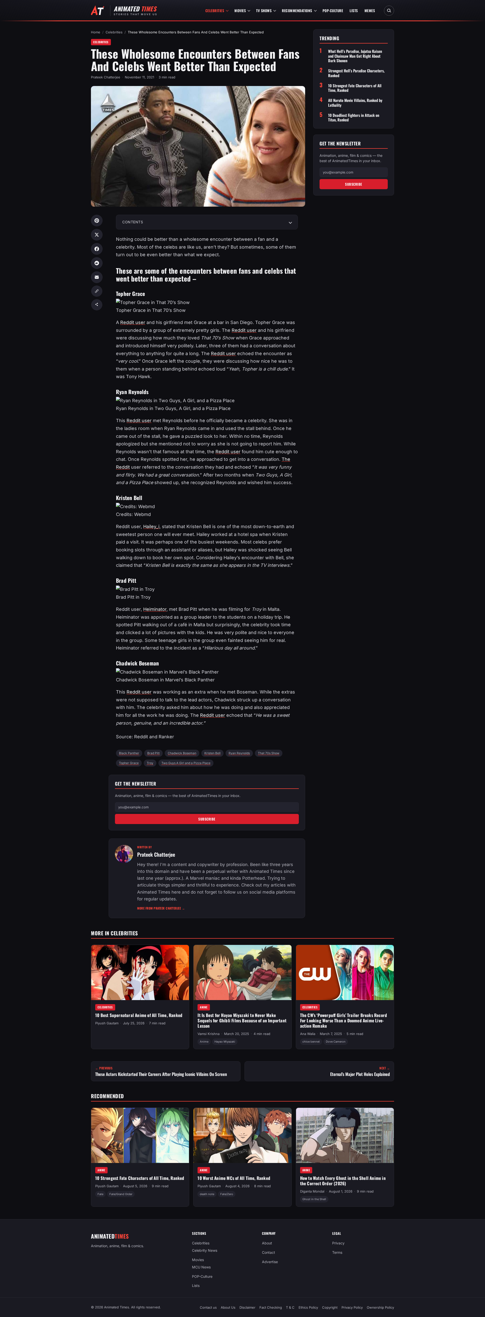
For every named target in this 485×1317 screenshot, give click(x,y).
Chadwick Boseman (182, 753)
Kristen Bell (212, 753)
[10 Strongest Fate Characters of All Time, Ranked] (140, 1135)
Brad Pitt (153, 753)
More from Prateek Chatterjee (161, 908)
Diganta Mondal (312, 1192)
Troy (150, 763)
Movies (240, 10)
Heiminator (154, 609)
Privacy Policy (352, 1307)
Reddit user (132, 322)
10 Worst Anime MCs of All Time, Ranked (234, 1178)
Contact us (208, 1307)
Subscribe (206, 819)
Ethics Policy (308, 1307)
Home (95, 32)
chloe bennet (311, 1041)
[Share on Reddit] (97, 263)
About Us (228, 1307)
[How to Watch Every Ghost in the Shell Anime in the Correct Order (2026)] (345, 1135)
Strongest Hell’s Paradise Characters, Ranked (356, 73)
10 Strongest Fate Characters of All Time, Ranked (354, 88)
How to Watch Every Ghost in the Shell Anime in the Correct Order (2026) (343, 1181)
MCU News (201, 1267)
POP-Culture (333, 10)
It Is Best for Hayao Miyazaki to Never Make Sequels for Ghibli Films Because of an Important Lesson (242, 1020)
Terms (337, 1252)
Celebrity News (204, 1250)
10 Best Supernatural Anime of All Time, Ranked (138, 1015)
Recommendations (297, 10)
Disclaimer (247, 1307)
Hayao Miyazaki (224, 1041)
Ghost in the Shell (314, 1199)
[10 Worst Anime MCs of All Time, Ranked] (242, 1135)
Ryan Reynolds (239, 753)
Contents (132, 222)
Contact (268, 1252)
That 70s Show (268, 753)
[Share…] (96, 304)
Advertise (270, 1262)
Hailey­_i (151, 526)
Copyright (329, 1307)
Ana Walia (307, 1034)
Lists (354, 10)
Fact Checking (270, 1307)
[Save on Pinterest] (97, 220)
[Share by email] (97, 277)
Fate (100, 1194)
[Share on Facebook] (97, 249)
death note (207, 1194)
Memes (370, 10)
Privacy (338, 1243)
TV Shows (264, 10)
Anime (204, 1007)
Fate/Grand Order (120, 1194)
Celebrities (214, 10)
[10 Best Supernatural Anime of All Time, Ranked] (140, 972)
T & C (290, 1307)
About (267, 1243)
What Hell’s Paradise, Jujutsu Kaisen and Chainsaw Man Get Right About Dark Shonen (355, 56)
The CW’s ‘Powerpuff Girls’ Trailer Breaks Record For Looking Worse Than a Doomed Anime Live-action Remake (343, 1020)
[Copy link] (96, 291)
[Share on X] (97, 235)
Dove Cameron (336, 1041)
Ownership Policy (380, 1307)
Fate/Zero (226, 1194)
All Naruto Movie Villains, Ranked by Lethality (355, 102)
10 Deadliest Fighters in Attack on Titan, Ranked (353, 117)
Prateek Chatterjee (105, 77)
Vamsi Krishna (209, 1034)
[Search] (389, 11)
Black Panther (129, 753)
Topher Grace (129, 763)
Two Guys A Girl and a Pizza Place (185, 763)
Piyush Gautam (106, 1023)
